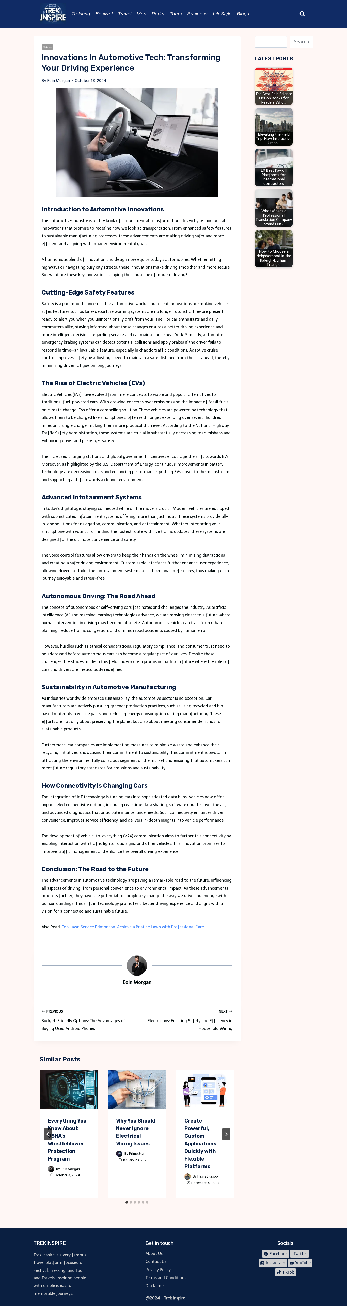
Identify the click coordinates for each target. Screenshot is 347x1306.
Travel (124, 13)
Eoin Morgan (70, 1169)
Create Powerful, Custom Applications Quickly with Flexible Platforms (200, 1143)
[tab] (126, 1202)
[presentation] (69, 1089)
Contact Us (156, 1261)
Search (301, 42)
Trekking (80, 13)
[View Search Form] (302, 14)
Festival (104, 13)
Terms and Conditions (166, 1277)
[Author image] (51, 1169)
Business (197, 13)
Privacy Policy (158, 1269)
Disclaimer (155, 1285)
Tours (176, 13)
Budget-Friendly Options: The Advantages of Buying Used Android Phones (83, 1020)
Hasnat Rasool (208, 1176)
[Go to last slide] (48, 1134)
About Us (154, 1253)
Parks (158, 13)
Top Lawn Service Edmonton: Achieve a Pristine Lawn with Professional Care (133, 927)
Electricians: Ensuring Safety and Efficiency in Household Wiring (190, 1020)
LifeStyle (222, 13)
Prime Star (137, 1153)
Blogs (243, 13)
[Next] (226, 1134)
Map (141, 13)
